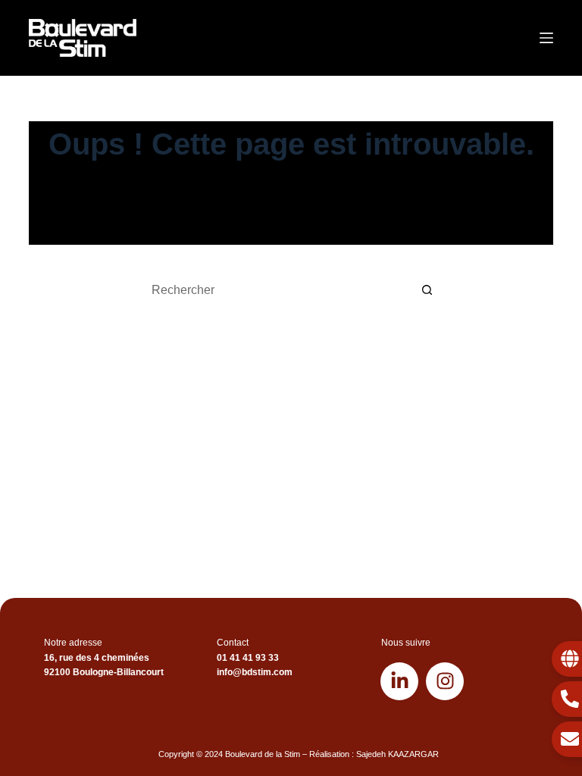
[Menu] (546, 38)
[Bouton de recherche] (427, 290)
